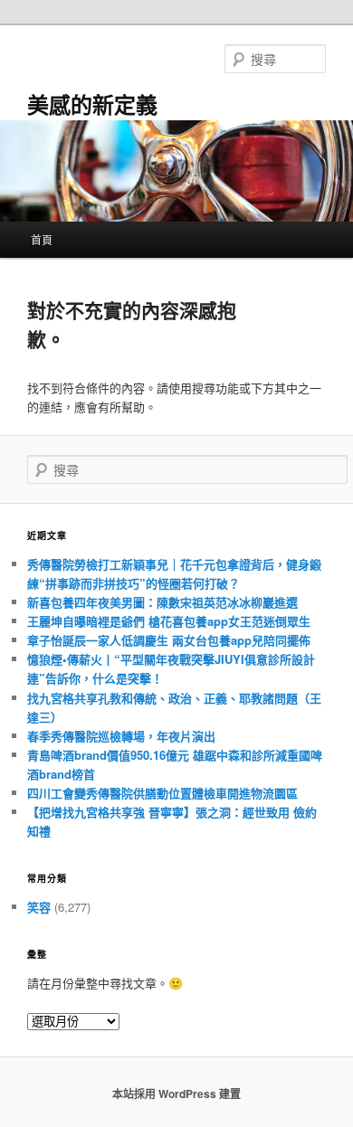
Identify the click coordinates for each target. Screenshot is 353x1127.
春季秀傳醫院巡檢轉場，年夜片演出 (121, 735)
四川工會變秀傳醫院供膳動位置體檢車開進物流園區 (162, 792)
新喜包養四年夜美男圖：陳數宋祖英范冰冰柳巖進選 (162, 602)
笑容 (39, 906)
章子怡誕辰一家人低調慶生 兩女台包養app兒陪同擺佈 (168, 640)
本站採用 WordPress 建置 (176, 1093)
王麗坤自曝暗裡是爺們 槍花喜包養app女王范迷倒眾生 (168, 621)
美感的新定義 (92, 104)
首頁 (41, 239)
